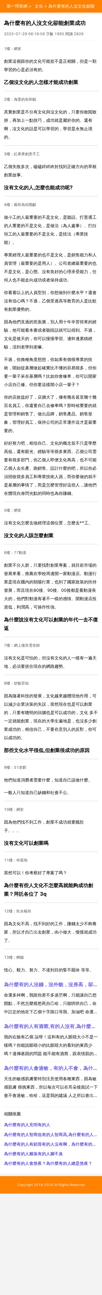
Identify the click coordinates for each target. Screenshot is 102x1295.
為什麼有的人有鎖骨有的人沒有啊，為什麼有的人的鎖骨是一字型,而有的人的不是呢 (51, 1144)
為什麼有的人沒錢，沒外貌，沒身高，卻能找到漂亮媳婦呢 (51, 984)
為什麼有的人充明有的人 (27, 1124)
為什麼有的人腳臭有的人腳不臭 (33, 1153)
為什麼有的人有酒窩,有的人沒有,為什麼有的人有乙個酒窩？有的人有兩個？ (51, 1026)
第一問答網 (16, 6)
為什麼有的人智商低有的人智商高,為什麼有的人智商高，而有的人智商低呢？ (51, 1134)
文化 (39, 6)
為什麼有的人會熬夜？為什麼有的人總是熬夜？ (48, 1163)
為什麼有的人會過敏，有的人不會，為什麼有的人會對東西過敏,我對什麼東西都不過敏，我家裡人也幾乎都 (51, 1068)
